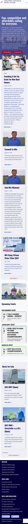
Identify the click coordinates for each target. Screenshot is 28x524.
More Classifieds (13, 455)
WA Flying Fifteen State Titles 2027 (12, 257)
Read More (7, 127)
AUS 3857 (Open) (11, 387)
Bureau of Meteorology (8, 465)
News (5, 73)
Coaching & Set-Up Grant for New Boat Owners (12, 79)
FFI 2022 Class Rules (7, 501)
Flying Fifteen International (9, 487)
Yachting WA (5, 492)
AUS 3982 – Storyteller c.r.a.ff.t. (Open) (13, 428)
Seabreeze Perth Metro (8, 470)
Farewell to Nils (11, 149)
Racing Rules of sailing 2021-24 (10, 509)
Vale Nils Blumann (12, 187)
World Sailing (5, 489)
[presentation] (14, 63)
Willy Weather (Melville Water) (10, 474)
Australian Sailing (7, 482)
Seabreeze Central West (8, 467)
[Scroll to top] (24, 521)
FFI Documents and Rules (9, 499)
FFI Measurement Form (8, 504)
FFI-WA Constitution (7, 506)
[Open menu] (26, 2)
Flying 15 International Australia (11, 484)
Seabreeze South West (8, 472)
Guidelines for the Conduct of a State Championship (12, 512)
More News (13, 278)
